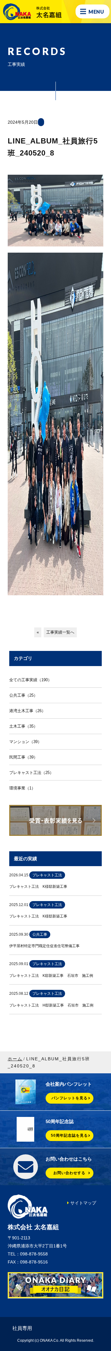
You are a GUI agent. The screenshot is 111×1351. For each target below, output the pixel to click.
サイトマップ (83, 1202)
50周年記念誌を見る (69, 1135)
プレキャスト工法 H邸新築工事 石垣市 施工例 (51, 1005)
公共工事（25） (23, 695)
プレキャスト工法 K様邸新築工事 (38, 886)
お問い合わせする (69, 1173)
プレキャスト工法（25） (31, 772)
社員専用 (22, 1328)
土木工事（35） (23, 726)
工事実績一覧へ (60, 632)
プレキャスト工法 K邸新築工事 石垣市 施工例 (51, 975)
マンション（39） (25, 741)
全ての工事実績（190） (30, 680)
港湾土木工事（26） (27, 710)
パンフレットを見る (69, 1098)
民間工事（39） (23, 757)
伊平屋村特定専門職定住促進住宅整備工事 (44, 946)
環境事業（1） (22, 788)
